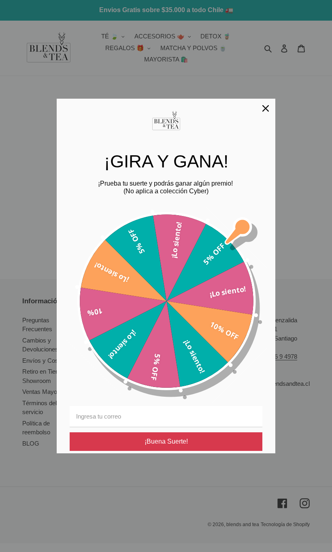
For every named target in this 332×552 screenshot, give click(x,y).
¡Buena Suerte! (166, 441)
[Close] (265, 108)
